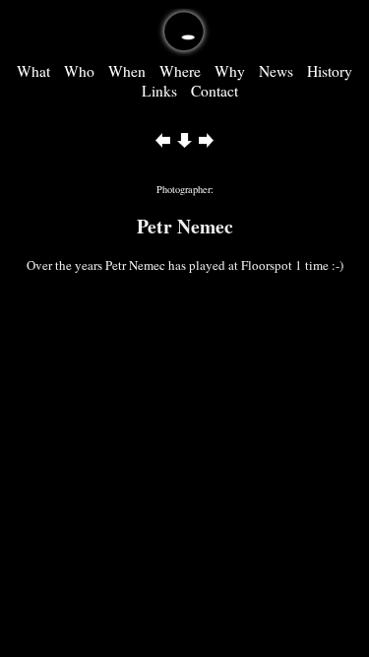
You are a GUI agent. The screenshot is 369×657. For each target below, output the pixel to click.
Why (230, 71)
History (329, 71)
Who (79, 71)
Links (159, 90)
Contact (214, 90)
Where (180, 71)
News (276, 71)
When (127, 71)
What (33, 71)
